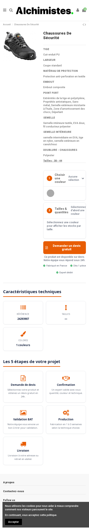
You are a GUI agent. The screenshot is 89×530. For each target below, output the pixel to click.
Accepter (13, 521)
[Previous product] (84, 24)
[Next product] (85, 24)
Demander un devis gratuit (67, 247)
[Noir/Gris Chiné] (50, 193)
